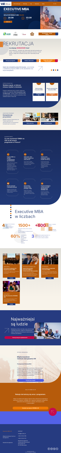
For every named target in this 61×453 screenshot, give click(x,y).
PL (55, 3)
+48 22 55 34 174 (22, 438)
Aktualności (37, 3)
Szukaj (43, 3)
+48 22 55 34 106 (22, 436)
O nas (31, 3)
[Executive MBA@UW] (6, 4)
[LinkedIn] (54, 449)
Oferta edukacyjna (16, 3)
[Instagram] (51, 449)
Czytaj (11, 278)
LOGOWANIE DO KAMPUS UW (52, 0)
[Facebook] (49, 449)
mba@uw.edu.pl (22, 433)
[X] (57, 449)
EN (53, 3)
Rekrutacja (25, 3)
